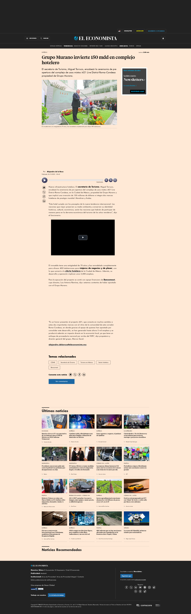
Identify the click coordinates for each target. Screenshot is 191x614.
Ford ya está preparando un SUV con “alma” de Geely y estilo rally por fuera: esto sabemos (135, 500)
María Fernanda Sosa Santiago (106, 538)
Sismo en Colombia (81, 46)
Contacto (81, 577)
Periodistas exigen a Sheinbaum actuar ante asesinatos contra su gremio (135, 467)
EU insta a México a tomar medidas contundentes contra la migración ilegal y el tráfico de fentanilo (81, 467)
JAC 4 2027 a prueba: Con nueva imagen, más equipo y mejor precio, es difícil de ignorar (81, 500)
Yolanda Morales (47, 442)
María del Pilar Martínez (104, 506)
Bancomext (109, 279)
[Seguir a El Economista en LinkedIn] (136, 587)
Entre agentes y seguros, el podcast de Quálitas (108, 434)
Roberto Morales (74, 441)
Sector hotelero (103, 362)
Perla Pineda (74, 474)
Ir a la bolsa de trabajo (56, 595)
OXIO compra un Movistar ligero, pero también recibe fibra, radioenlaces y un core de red (81, 532)
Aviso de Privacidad (49, 577)
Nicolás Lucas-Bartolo (76, 538)
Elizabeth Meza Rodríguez (131, 441)
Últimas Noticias (56, 46)
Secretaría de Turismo (68, 362)
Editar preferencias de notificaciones (43, 580)
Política (126, 463)
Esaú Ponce (73, 506)
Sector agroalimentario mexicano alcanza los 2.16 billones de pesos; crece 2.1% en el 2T (108, 500)
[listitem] (44, 180)
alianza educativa (111, 46)
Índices (131, 46)
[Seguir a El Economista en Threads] (140, 591)
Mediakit (43, 573)
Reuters (45, 474)
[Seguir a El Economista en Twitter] (131, 587)
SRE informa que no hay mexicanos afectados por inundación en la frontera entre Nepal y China (109, 532)
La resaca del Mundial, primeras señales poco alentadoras (135, 531)
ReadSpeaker (99, 182)
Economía (45, 431)
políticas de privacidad (140, 579)
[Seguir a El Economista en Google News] (136, 591)
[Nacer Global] (37, 589)
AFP (127, 474)
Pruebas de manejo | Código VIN (79, 495)
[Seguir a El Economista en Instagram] (149, 587)
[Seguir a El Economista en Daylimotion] (154, 587)
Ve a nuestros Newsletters (129, 85)
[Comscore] (144, 605)
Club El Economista (72, 570)
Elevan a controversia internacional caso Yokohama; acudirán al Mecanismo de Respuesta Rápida (52, 533)
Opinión (126, 528)
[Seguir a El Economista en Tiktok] (145, 591)
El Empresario (128, 431)
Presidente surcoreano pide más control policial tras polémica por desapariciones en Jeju (54, 467)
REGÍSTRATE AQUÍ (137, 91)
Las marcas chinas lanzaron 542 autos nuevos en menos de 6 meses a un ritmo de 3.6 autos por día (108, 467)
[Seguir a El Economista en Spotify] (145, 587)
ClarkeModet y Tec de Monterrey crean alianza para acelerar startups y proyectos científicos (135, 435)
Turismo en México (87, 362)
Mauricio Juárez (102, 474)
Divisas (138, 46)
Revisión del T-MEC (96, 46)
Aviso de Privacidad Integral (66, 577)
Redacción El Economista (49, 506)
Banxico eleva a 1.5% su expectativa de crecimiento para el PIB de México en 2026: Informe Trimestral (54, 436)
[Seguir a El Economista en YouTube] (140, 587)
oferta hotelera (72, 271)
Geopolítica (45, 463)
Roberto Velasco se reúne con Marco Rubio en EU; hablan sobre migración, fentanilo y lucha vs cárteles (54, 500)
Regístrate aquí (126, 576)
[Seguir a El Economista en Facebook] (127, 587)
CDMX (53, 362)
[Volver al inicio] (70, 565)
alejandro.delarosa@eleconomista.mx (68, 344)
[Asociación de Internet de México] (158, 605)
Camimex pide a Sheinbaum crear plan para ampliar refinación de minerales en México (81, 435)
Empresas (44, 52)
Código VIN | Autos (102, 463)
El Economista (49, 570)
